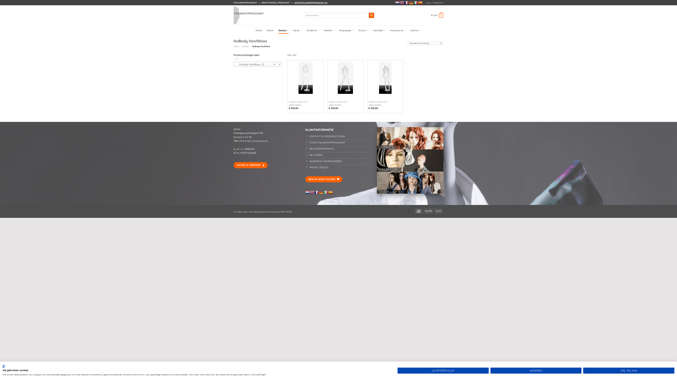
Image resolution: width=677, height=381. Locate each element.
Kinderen (312, 30)
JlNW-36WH (295, 105)
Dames (282, 30)
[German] (411, 2)
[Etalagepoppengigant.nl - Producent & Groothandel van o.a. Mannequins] (251, 15)
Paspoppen (345, 30)
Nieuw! (270, 30)
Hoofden (378, 30)
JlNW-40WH (374, 105)
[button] (434, 2)
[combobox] (258, 64)
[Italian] (416, 2)
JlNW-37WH (335, 105)
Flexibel (328, 30)
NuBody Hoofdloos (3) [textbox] (256, 64)
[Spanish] (420, 2)
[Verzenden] (371, 15)
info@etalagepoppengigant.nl (311, 2)
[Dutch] (397, 2)
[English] (402, 2)
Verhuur (414, 30)
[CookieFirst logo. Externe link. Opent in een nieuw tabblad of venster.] (4, 366)
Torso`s (362, 30)
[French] (406, 2)
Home (259, 30)
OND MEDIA (286, 211)
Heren (296, 30)
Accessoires (396, 30)
